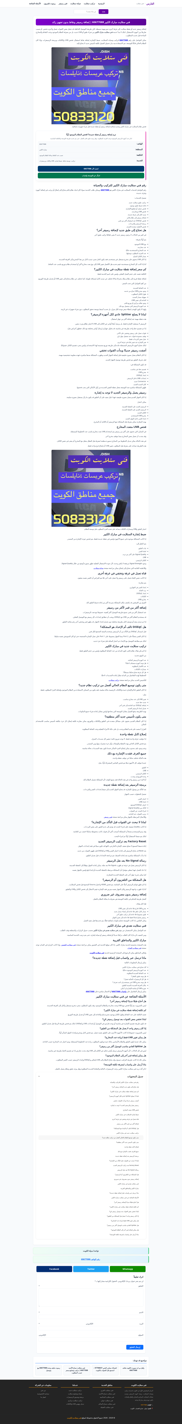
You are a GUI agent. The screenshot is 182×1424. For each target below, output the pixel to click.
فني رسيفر (63, 3)
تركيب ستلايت (89, 3)
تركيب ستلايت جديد (75, 1390)
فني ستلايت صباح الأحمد (107, 1394)
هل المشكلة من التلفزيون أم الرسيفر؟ (127, 1174)
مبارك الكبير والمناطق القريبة (130, 1188)
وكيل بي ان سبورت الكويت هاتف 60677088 (133, 1369)
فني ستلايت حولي (107, 1400)
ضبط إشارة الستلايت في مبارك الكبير (127, 1115)
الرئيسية (101, 3)
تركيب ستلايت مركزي (75, 1400)
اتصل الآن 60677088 (91, 169)
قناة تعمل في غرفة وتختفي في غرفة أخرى (125, 1119)
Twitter (91, 1269)
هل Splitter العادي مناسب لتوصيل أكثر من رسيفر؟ (123, 1225)
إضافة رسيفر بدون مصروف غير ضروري (126, 1179)
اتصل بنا (43, 1397)
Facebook (54, 1269)
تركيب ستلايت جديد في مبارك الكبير (127, 1133)
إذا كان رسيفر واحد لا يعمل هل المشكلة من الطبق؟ (123, 1216)
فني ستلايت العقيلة (107, 1407)
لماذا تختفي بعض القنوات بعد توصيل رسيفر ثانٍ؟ (124, 1211)
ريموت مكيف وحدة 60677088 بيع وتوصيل (48, 1369)
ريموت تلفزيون (50, 3)
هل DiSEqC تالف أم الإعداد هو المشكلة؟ (126, 1128)
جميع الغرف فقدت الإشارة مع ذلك (128, 1151)
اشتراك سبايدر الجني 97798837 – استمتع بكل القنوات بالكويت (105, 1369)
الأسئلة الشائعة (35, 3)
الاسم (91, 1312)
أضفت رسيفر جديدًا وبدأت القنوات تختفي (126, 1101)
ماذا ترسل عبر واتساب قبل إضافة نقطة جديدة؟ (124, 1193)
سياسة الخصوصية (43, 1394)
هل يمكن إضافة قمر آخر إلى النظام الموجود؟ (125, 1230)
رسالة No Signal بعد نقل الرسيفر (128, 1170)
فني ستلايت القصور (68, 945)
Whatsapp (128, 1269)
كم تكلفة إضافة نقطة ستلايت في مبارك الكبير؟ (124, 1207)
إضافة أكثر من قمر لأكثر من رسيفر (128, 1124)
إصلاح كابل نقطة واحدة (131, 1147)
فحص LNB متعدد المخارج (131, 1110)
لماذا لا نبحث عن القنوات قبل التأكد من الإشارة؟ (124, 1161)
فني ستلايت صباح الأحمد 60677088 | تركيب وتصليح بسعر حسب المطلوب (77, 1370)
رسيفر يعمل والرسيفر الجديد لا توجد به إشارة (125, 1105)
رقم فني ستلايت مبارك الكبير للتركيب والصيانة (124, 1082)
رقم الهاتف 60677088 (90, 1259)
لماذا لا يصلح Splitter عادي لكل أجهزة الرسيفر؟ (124, 1096)
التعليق (91, 1286)
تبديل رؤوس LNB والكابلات (75, 1404)
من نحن (43, 1390)
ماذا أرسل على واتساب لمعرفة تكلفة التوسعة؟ (124, 1234)
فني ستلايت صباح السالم (107, 1404)
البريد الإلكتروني (91, 1323)
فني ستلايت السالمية (107, 1397)
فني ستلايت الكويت (74, 1418)
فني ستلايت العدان (134, 948)
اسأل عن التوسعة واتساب (91, 175)
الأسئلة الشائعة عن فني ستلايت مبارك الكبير (125, 1198)
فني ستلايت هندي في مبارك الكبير (128, 1184)
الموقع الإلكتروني (91, 1335)
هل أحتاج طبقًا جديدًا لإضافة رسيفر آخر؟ (126, 1202)
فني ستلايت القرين (107, 1390)
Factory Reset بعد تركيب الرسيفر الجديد (126, 1165)
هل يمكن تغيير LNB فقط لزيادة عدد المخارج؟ (125, 1221)
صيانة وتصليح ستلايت (75, 1394)
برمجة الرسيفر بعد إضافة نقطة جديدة (127, 1156)
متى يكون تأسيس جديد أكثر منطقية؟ (127, 1142)
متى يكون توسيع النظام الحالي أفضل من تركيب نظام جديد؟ (120, 1138)
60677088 (144, 1405)
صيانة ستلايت (75, 3)
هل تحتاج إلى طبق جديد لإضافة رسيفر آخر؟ (125, 1087)
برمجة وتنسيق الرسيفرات (75, 1397)
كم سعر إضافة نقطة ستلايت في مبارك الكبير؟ (124, 1091)
